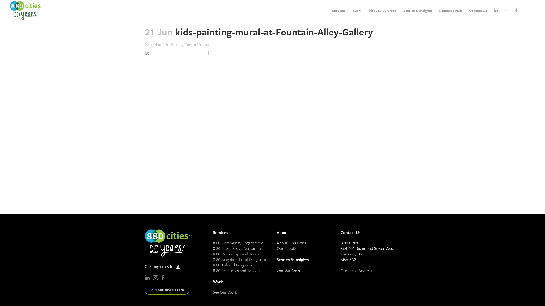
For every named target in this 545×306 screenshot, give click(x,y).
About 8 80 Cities (291, 243)
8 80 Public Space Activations (237, 248)
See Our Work (225, 292)
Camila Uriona (197, 44)
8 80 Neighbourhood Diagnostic (240, 259)
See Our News (289, 270)
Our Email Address (356, 270)
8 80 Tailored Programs (232, 265)
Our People (286, 248)
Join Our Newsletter (167, 290)
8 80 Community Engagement (238, 243)
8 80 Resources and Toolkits (237, 270)
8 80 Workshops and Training (237, 254)
